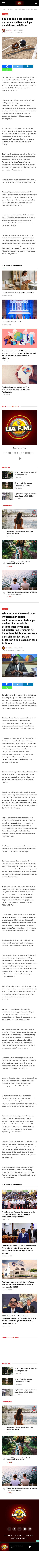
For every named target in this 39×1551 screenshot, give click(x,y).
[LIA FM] (19, 3)
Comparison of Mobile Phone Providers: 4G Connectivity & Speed (20, 532)
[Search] (36, 3)
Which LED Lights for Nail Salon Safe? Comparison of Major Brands (18, 563)
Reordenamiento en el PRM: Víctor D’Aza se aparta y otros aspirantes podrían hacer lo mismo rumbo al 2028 (18, 1284)
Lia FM (10, 30)
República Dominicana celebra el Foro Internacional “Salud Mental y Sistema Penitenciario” (16, 389)
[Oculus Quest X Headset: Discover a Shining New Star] (7, 475)
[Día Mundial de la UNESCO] (19, 309)
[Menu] (3, 3)
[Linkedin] (28, 66)
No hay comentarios (9, 33)
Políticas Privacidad (19, 1538)
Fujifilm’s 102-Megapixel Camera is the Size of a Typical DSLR (25, 495)
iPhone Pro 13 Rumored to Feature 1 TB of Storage (23, 484)
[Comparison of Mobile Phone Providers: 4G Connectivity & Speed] (19, 519)
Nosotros (8, 1535)
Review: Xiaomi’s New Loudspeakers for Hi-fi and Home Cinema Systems (22, 593)
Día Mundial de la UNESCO (11, 321)
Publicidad (18, 1535)
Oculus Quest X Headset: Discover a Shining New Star (26, 473)
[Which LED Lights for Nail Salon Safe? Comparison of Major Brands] (19, 549)
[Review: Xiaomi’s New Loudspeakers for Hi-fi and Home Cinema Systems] (19, 580)
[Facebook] (7, 66)
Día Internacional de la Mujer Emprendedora (18, 292)
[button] (19, 458)
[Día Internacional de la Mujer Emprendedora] (19, 280)
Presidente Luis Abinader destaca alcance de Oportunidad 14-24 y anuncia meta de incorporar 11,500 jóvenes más (18, 1214)
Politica (5, 609)
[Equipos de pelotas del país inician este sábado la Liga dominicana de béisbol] (19, 48)
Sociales (5, 14)
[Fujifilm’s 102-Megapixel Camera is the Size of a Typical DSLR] (7, 496)
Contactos (28, 1535)
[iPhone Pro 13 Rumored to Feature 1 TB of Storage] (7, 485)
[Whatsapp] (7, 69)
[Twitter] (18, 66)
